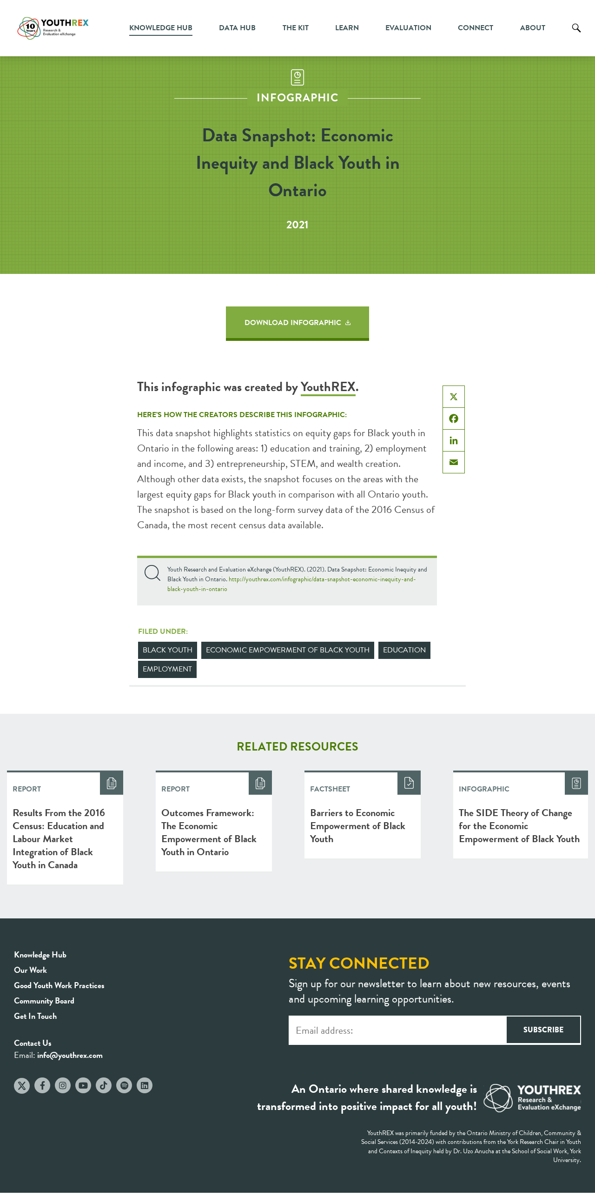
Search (576, 35)
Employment (167, 669)
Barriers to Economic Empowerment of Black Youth (357, 825)
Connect (475, 27)
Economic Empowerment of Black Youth (288, 650)
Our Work (30, 970)
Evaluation (408, 27)
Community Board (44, 1000)
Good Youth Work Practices (59, 985)
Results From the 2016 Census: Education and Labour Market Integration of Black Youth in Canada (59, 838)
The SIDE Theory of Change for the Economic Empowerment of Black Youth (519, 825)
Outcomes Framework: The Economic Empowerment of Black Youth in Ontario (209, 832)
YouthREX (328, 386)
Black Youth (167, 650)
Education (404, 650)
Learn (347, 27)
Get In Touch (35, 1016)
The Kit (296, 27)
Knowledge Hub (160, 27)
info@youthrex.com (70, 1055)
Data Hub (237, 27)
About (532, 27)
